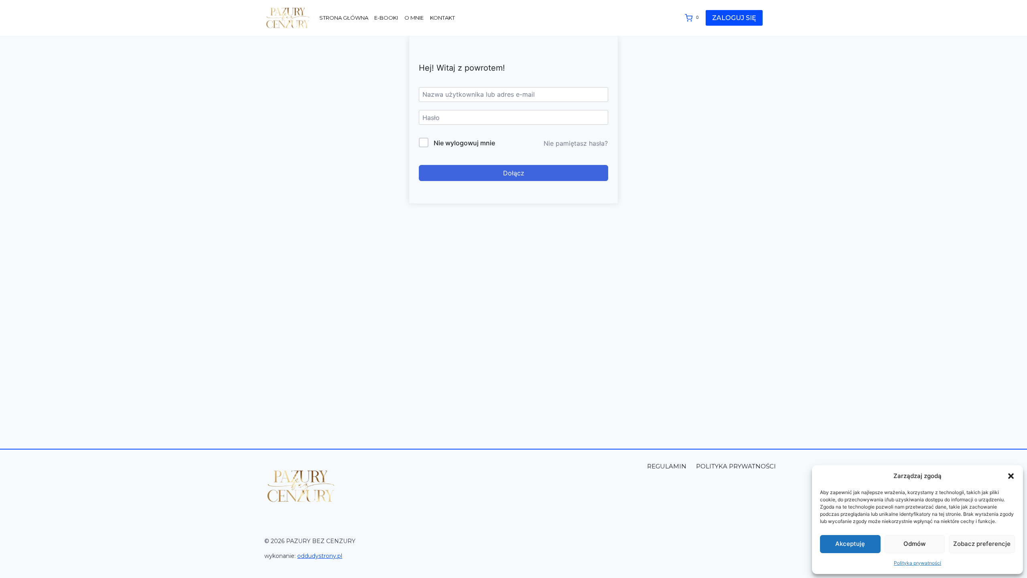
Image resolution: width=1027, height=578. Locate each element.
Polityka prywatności (917, 563)
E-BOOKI (386, 17)
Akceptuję (850, 543)
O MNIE (414, 17)
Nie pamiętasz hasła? (576, 143)
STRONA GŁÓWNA (343, 17)
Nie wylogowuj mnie (464, 143)
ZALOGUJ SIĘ (734, 18)
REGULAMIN (667, 466)
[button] (1011, 476)
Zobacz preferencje (982, 543)
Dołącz (513, 173)
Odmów (914, 543)
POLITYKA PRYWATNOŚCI (736, 466)
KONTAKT (442, 17)
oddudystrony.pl (319, 556)
